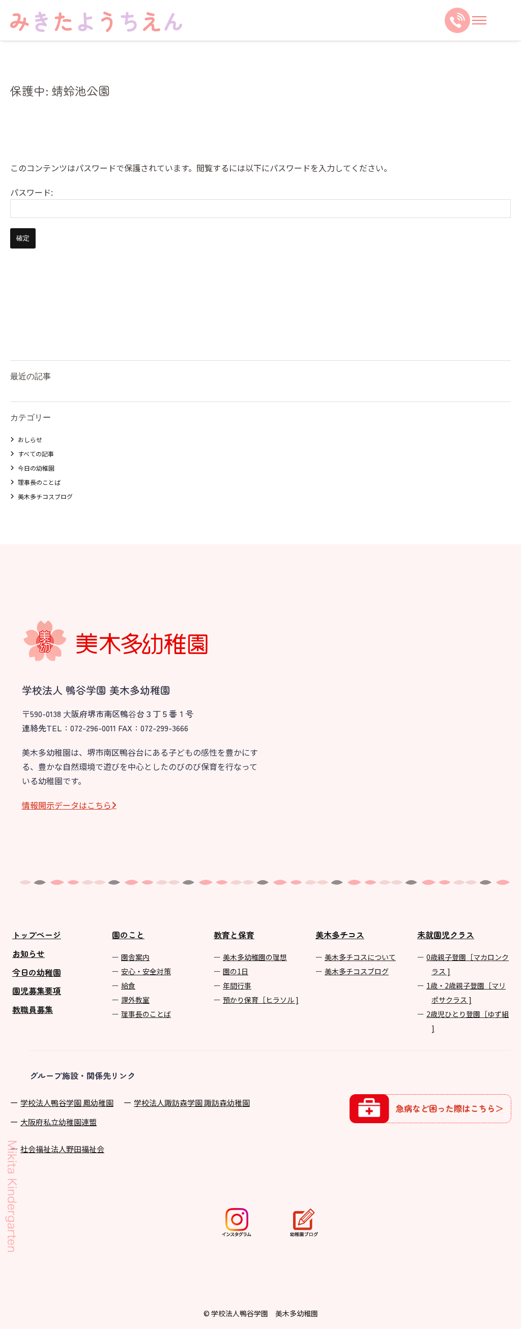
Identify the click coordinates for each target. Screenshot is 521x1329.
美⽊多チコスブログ (357, 971)
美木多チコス (339, 935)
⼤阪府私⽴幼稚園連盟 (58, 1122)
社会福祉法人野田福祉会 (62, 1148)
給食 (128, 985)
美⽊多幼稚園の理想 (255, 957)
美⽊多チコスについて (360, 957)
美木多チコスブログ (45, 496)
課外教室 (135, 1000)
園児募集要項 (36, 990)
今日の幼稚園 (36, 467)
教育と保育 (234, 935)
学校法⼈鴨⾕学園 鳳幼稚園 (66, 1102)
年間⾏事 (237, 985)
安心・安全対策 (146, 971)
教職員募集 (32, 1009)
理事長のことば (39, 482)
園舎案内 (135, 957)
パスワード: (31, 192)
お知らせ (28, 953)
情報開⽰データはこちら (66, 805)
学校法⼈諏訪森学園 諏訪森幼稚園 (192, 1102)
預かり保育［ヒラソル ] (261, 1000)
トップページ (36, 935)
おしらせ (30, 439)
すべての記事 (36, 453)
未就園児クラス (445, 935)
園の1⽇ (235, 971)
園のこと (128, 935)
